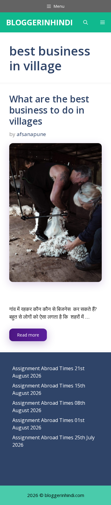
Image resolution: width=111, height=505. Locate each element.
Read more (28, 335)
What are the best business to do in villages (49, 110)
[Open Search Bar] (85, 22)
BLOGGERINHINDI (39, 22)
